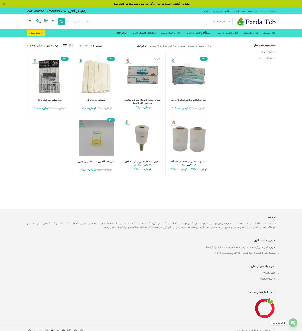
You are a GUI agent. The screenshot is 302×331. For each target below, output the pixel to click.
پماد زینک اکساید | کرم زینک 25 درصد (188, 100)
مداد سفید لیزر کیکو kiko (50, 100)
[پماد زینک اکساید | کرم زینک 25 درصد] (188, 76)
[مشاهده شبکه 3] (71, 46)
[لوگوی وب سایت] (256, 21)
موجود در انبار (264, 58)
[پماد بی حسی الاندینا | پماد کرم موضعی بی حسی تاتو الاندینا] (142, 76)
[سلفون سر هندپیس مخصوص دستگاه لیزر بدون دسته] (188, 138)
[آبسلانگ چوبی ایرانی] (96, 76)
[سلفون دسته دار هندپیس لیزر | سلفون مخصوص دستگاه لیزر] (142, 138)
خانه (210, 46)
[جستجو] (61, 21)
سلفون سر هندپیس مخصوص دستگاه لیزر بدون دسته (188, 163)
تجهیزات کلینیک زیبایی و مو (189, 46)
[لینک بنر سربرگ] (151, 4)
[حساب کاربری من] (53, 21)
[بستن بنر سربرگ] (4, 4)
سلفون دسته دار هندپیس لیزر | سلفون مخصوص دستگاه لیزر (142, 163)
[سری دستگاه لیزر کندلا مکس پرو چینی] (96, 138)
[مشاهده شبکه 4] (65, 46)
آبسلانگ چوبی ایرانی (96, 100)
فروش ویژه (266, 52)
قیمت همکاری (34, 32)
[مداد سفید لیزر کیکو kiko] (50, 76)
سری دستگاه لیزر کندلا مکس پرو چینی (96, 162)
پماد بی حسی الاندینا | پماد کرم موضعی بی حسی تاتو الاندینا (142, 101)
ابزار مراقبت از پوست (161, 46)
